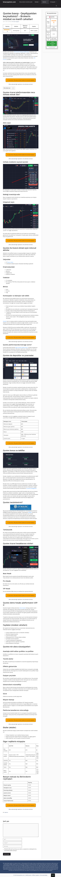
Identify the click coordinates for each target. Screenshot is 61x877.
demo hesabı (22, 608)
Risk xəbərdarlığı (43, 875)
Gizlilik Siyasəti (28, 875)
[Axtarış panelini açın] (56, 6)
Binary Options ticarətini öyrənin (25, 2)
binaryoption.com (9, 2)
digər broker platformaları (21, 347)
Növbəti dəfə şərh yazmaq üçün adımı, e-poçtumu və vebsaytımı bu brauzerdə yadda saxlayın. (20, 849)
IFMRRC (30, 512)
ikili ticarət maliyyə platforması (21, 51)
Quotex (4, 321)
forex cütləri (10, 262)
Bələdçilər (37, 2)
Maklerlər (44, 2)
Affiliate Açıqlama (35, 875)
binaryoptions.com (20, 875)
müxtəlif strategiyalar (31, 488)
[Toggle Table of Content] (12, 88)
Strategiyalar (52, 2)
